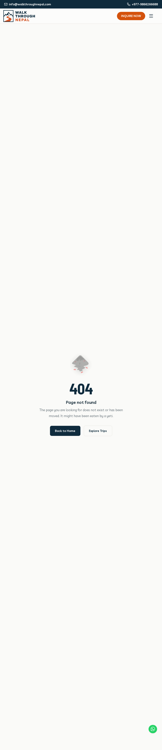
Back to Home (65, 431)
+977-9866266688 (145, 4)
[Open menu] (151, 16)
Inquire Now (131, 16)
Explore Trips (98, 431)
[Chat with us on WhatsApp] (153, 729)
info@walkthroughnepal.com (30, 4)
